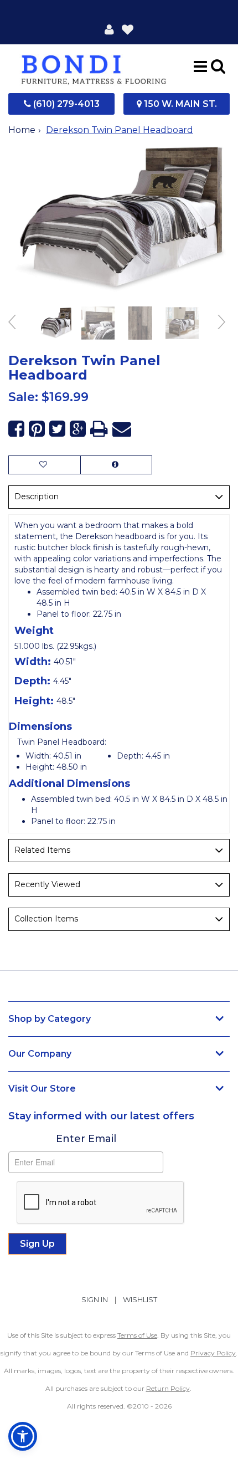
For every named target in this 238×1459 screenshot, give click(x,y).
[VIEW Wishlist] (44, 465)
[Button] (200, 66)
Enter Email (86, 1139)
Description (36, 496)
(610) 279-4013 (65, 104)
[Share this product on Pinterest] (37, 429)
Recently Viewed (47, 884)
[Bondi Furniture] (94, 66)
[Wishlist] (127, 28)
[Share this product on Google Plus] (78, 429)
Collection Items (46, 919)
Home (21, 130)
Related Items (42, 850)
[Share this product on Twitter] (57, 429)
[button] (109, 28)
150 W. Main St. (179, 104)
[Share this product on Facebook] (16, 429)
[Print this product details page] (99, 429)
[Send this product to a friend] (121, 429)
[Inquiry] (116, 465)
